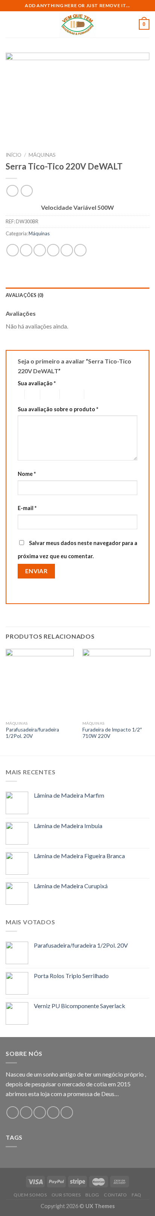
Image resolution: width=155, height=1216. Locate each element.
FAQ (136, 1195)
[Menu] (10, 24)
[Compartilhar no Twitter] (39, 250)
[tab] (77, 295)
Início (13, 155)
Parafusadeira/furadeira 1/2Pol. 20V (32, 733)
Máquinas (42, 155)
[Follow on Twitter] (39, 1112)
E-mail (27, 508)
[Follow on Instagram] (26, 1112)
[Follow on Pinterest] (67, 1112)
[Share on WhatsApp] (12, 250)
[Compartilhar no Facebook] (26, 250)
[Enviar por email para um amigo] (53, 250)
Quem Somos (30, 1195)
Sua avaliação (37, 383)
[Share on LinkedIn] (80, 250)
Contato (115, 1195)
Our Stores (66, 1195)
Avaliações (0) (25, 295)
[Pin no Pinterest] (67, 250)
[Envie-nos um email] (53, 1112)
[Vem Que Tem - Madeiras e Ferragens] (77, 24)
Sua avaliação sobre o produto (58, 409)
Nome (27, 474)
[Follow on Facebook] (12, 1112)
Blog (92, 1195)
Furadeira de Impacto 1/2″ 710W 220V (112, 733)
